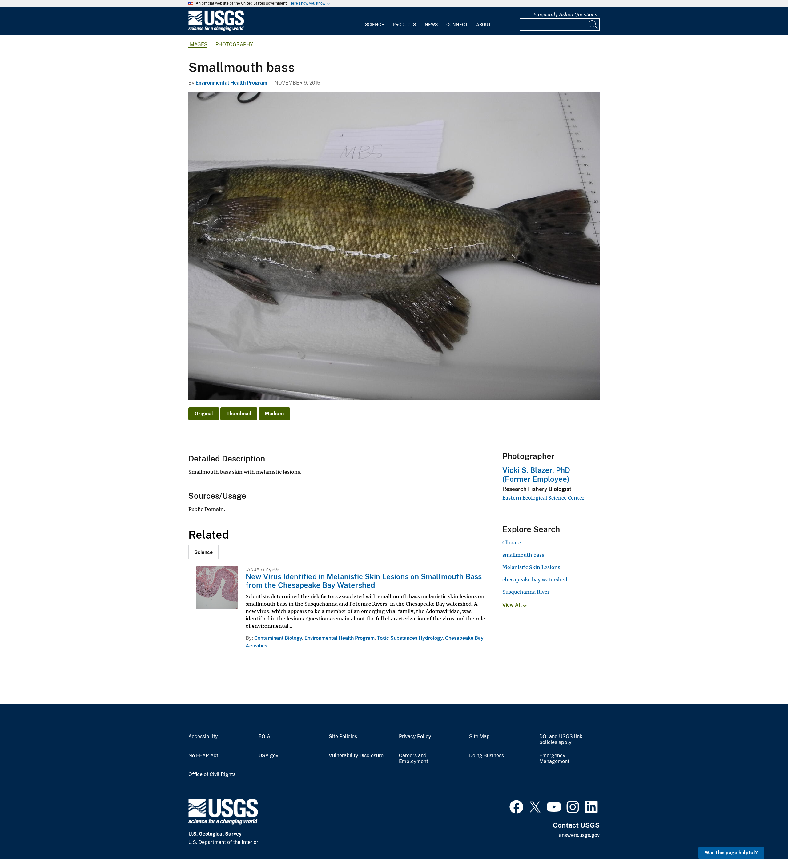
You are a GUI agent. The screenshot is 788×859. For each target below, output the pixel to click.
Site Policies (343, 736)
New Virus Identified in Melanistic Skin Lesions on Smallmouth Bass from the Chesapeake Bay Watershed (364, 581)
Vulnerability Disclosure (356, 755)
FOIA (264, 736)
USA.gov (268, 755)
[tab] (203, 552)
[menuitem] (374, 20)
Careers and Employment (413, 758)
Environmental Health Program (231, 83)
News (431, 24)
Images (197, 44)
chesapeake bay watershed (534, 579)
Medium (274, 414)
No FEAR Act (203, 755)
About (483, 24)
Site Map (479, 736)
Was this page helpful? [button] (731, 853)
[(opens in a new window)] (516, 806)
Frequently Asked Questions (565, 15)
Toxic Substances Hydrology (410, 638)
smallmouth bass (523, 555)
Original (204, 414)
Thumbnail (239, 414)
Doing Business (486, 755)
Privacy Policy (415, 736)
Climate (511, 543)
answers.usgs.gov (579, 835)
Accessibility (203, 736)
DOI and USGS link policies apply (560, 739)
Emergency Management (554, 758)
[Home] (216, 30)
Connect (457, 24)
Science (374, 24)
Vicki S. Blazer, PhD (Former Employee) (536, 474)
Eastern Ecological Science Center (543, 498)
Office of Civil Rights (211, 774)
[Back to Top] (766, 837)
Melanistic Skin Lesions (531, 567)
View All (512, 605)
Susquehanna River (525, 592)
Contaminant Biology (278, 638)
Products (404, 24)
